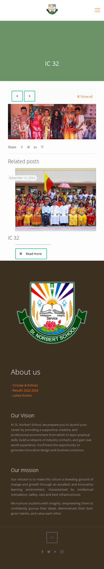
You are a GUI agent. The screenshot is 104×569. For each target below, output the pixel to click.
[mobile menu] (97, 10)
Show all (86, 96)
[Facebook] (42, 551)
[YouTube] (55, 551)
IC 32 (13, 237)
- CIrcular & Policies (24, 385)
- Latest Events (21, 395)
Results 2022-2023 (25, 390)
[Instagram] (61, 551)
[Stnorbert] (52, 9)
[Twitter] (48, 551)
